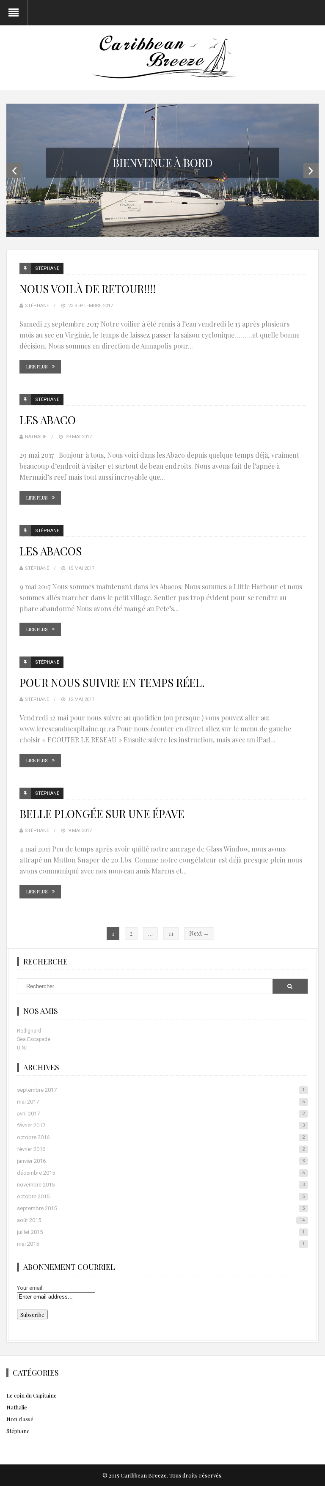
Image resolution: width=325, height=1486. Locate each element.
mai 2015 (160, 1244)
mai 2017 (160, 1102)
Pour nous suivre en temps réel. (112, 682)
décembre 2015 (160, 1173)
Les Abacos (50, 551)
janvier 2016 (160, 1161)
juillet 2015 (160, 1232)
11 (171, 933)
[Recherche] (290, 986)
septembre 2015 (160, 1208)
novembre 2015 (160, 1184)
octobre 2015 (160, 1196)
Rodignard (29, 1031)
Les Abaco (47, 419)
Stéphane (47, 268)
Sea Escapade (33, 1039)
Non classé (19, 1419)
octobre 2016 (160, 1137)
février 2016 (160, 1149)
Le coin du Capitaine (31, 1395)
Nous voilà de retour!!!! (87, 288)
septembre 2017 (160, 1090)
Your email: (30, 1288)
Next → (199, 933)
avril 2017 (160, 1113)
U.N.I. (23, 1048)
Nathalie (36, 436)
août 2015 (160, 1220)
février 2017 (160, 1125)
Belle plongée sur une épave (101, 813)
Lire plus (36, 366)
